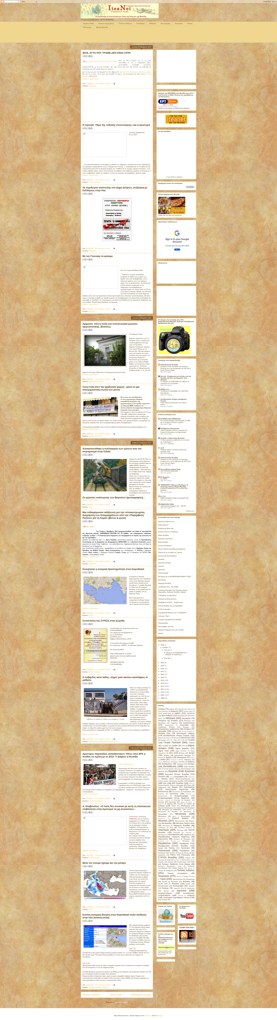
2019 (162, 668)
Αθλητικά (152, 23)
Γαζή (182, 740)
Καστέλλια (174, 794)
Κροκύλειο (161, 569)
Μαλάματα (165, 809)
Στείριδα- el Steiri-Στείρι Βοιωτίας (172, 438)
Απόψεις (187, 729)
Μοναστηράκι (185, 816)
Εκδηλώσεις (92, 251)
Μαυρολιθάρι (162, 814)
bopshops (148, 1015)
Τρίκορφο (178, 876)
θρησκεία (180, 895)
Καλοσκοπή (163, 792)
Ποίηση (160, 848)
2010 (162, 692)
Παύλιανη (177, 839)
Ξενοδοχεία (140, 23)
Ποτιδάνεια (161, 853)
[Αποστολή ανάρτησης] (113, 83)
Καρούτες (161, 794)
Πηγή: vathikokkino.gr (126, 764)
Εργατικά (91, 436)
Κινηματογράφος (181, 796)
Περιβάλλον (92, 564)
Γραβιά (175, 746)
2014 (162, 680)
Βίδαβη (168, 738)
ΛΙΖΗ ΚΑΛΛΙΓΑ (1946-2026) (169, 471)
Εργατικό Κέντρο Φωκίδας (177, 774)
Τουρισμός (179, 23)
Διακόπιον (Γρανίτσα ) (165, 539)
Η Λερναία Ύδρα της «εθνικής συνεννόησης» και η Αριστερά (116, 125)
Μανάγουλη (162, 811)
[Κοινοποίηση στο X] (87, 56)
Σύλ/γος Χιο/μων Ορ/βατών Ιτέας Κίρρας (176, 863)
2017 (162, 671)
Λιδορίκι (161, 806)
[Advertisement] (120, 37)
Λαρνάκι (170, 804)
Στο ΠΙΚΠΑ (163, 479)
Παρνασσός (163, 839)
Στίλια (191, 860)
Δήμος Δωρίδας (163, 535)
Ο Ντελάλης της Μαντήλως (167, 595)
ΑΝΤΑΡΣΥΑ (191, 713)
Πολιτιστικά (164, 850)
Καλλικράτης (189, 787)
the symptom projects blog (170, 469)
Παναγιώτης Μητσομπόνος (167, 599)
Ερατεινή (161, 771)
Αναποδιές (184, 725)
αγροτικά (181, 890)
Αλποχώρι (187, 721)
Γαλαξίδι (191, 740)
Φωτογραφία (165, 23)
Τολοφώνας (169, 870)
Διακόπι (160, 757)
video (179, 709)
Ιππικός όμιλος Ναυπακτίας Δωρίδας (171, 781)
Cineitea (161, 709)
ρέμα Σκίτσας (162, 899)
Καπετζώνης (176, 791)
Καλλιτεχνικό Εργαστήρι (177, 789)
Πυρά (179, 853)
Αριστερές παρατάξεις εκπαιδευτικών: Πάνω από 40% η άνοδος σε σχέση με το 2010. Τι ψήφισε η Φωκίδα (113, 755)
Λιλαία (90, 507)
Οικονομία (91, 311)
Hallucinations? (163, 525)
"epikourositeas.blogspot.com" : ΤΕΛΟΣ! (173, 506)
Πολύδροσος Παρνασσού (169, 428)
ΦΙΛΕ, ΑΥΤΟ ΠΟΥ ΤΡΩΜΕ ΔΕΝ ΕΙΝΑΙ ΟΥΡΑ (106, 52)
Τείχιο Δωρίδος (163, 623)
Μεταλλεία (180, 813)
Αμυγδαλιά (161, 723)
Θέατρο (164, 779)
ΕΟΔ (159, 762)
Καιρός (189, 23)
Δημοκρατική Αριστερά (182, 755)
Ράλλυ (173, 855)
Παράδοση (187, 835)
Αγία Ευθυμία (166, 715)
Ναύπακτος (162, 580)
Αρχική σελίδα (88, 23)
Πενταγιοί (173, 841)
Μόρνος (192, 821)
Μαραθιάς (175, 811)
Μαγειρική (191, 808)
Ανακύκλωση (169, 725)
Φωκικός (175, 884)
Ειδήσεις (191, 762)
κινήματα (191, 895)
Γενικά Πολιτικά (172, 742)
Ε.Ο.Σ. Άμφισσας (185, 759)
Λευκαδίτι (98, 987)
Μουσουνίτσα (179, 821)
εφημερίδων (180, 177)
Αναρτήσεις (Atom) (121, 1002)
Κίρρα (189, 785)
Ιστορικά (191, 781)
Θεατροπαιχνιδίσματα (183, 779)
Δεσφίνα (166, 755)
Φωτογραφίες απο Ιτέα (166, 626)
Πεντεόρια (185, 841)
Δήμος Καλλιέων (181, 751)
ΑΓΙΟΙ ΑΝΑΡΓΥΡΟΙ (164, 713)
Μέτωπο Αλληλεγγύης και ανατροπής (171, 808)
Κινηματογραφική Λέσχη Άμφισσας (173, 798)
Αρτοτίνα (175, 731)
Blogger (160, 1015)
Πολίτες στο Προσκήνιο (179, 848)
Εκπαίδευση (92, 741)
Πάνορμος (177, 832)
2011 (162, 689)
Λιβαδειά (189, 804)
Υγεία (163, 879)
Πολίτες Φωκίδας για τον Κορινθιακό (170, 606)
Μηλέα (174, 816)
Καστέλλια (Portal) (164, 563)
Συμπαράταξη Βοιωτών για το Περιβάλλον (172, 612)
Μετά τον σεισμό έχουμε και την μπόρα (104, 863)
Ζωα (171, 776)
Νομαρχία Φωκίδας (164, 583)
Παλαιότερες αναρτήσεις (141, 995)
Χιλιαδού (192, 886)
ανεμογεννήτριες (165, 893)
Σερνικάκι (161, 860)
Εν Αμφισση (164, 477)
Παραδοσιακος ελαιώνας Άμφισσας (174, 837)
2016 (162, 674)
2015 (162, 677)
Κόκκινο (190, 802)
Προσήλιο (172, 853)
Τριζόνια (185, 876)
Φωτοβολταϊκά (163, 886)
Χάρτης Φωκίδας (102, 27)
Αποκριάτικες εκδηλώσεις (168, 729)
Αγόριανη (181, 715)
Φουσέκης (174, 881)
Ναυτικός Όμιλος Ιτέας (185, 823)
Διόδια (162, 760)
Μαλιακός (189, 809)
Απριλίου (165, 647)
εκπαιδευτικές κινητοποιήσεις (107, 741)
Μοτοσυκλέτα (161, 818)
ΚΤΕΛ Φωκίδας (163, 573)
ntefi (162, 448)
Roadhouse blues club (165, 528)
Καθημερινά (92, 86)
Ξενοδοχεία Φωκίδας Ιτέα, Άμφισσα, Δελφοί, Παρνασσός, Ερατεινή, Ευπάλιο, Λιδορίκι (173, 591)
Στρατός (161, 862)
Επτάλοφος (187, 769)
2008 (162, 698)
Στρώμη (170, 862)
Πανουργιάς (162, 835)
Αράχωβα (162, 731)
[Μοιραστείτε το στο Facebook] (90, 56)
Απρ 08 (167, 658)
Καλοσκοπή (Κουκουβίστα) (167, 556)
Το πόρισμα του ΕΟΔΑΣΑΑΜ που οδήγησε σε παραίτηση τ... (175, 653)
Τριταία (193, 876)
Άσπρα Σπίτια (188, 711)
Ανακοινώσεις (189, 723)
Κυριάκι (182, 802)
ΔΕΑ (183, 746)
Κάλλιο (191, 783)
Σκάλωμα (176, 860)
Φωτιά (188, 884)
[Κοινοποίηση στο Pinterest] (92, 56)
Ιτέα (164, 783)
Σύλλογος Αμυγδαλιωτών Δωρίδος (169, 619)
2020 (162, 665)
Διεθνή (168, 757)
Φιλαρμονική (190, 879)
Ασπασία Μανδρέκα (187, 731)
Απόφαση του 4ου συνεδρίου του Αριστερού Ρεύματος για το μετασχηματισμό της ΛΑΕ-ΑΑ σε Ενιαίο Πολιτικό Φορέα (175, 368)
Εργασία (173, 771)
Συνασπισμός (182, 862)
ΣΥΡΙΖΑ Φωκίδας (94, 182)
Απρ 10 (167, 650)
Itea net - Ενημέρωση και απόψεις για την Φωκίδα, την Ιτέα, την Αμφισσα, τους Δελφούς (175, 378)
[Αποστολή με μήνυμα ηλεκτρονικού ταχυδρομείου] (83, 56)
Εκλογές (91, 801)
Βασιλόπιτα (186, 738)
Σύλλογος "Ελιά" (163, 616)
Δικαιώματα (181, 757)
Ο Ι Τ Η (162, 496)
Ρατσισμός (185, 855)
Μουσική (162, 820)
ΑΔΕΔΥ (177, 713)
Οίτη (171, 827)
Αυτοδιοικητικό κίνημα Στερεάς (176, 736)
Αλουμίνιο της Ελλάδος (168, 721)
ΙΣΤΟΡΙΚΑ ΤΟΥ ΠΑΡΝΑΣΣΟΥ (170, 419)
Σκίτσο (184, 860)
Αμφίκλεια (174, 723)
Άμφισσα (91, 381)
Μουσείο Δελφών (180, 818)
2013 (162, 683)
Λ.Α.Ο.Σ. (161, 804)
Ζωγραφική (179, 777)
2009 (162, 695)
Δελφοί (192, 753)
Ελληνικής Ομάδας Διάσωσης (171, 769)
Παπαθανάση (173, 835)
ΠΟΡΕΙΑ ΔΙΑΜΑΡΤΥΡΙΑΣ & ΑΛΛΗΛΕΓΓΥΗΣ (174, 498)
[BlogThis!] (85, 56)
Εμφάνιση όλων (190, 511)
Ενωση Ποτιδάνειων (165, 545)
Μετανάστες (162, 816)
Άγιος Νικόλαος (163, 711)
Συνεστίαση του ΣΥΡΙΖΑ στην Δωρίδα (103, 620)
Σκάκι (169, 860)
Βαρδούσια (175, 738)
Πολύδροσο (184, 851)
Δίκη (171, 753)
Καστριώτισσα (162, 796)
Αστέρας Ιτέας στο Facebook (168, 532)
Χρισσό (160, 633)
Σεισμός (91, 615)
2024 (162, 662)
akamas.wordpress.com (166, 521)
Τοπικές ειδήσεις (186, 870)
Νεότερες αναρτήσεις (91, 995)
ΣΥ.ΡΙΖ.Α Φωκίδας (164, 609)
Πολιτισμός (87, 27)
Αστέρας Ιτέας (164, 733)
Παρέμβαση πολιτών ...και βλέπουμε (170, 602)
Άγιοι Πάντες (188, 709)
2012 (162, 686)
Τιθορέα (160, 870)
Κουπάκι (161, 566)
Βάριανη (160, 738)
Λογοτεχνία (185, 806)
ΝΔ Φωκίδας (167, 823)
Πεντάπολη (161, 841)
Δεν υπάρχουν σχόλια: (103, 83)
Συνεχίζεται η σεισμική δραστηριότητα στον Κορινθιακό (113, 569)
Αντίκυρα (186, 727)
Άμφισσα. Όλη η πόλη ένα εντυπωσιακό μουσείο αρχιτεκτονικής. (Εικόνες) (109, 325)
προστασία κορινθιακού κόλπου (176, 898)
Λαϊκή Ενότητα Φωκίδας (169, 365)
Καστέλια (161, 559)
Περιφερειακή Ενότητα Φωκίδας (173, 846)
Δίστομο (181, 753)
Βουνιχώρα (162, 740)
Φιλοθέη (164, 881)
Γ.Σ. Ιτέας (173, 740)
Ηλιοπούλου (191, 776)
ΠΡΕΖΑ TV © (164, 389)
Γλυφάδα (91, 987)
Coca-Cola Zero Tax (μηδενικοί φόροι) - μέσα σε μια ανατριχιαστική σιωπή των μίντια (110, 388)
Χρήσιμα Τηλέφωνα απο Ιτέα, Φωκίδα (171, 630)
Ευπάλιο (161, 777)
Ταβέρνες (190, 868)
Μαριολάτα (187, 811)
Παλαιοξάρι (188, 832)
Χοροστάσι (191, 888)
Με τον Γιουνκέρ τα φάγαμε (97, 256)
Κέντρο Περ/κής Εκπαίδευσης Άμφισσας (171, 549)
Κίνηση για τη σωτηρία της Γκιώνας (170, 552)
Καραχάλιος (187, 791)
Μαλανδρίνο (177, 809)
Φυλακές (186, 881)
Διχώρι (193, 757)
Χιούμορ (165, 888)
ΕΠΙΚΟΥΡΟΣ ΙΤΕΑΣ (167, 504)
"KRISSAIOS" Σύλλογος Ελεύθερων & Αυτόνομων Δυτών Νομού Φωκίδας (174, 486)
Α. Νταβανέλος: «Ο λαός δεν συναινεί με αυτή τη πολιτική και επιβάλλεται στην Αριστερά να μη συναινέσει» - (116, 807)
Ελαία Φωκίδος (163, 542)
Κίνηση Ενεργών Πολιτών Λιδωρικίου (170, 785)
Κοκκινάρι (177, 800)
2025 (162, 645)
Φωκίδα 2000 (162, 884)
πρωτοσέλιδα (171, 177)
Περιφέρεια (184, 843)
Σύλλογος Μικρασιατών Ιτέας (169, 866)
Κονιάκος (187, 800)
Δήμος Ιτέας (163, 751)
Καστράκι (188, 794)
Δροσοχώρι (173, 759)
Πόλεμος (186, 853)
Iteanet (171, 709)
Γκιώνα (192, 743)
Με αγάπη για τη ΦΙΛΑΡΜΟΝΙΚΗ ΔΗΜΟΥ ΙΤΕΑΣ (174, 576)
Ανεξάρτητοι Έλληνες (166, 727)
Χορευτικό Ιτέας (179, 888)
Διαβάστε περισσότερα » (90, 79)
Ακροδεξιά (186, 718)
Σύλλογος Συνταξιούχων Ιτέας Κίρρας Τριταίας (176, 867)
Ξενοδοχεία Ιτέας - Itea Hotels (168, 587)
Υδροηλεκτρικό (177, 879)
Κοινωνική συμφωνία (164, 800)
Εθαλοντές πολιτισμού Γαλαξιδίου (174, 762)
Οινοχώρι (180, 830)
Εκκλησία (180, 764)
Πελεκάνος (187, 839)
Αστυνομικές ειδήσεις (185, 733)
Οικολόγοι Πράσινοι (185, 827)
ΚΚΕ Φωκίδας (177, 783)
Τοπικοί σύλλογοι (125, 23)
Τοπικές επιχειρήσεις (106, 23)
